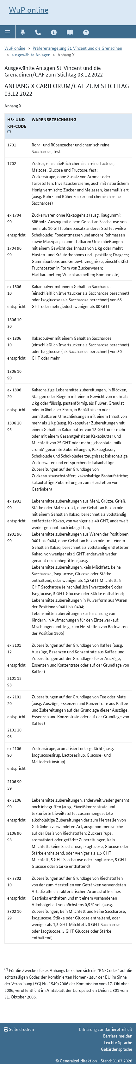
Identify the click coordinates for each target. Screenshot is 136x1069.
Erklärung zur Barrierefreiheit (105, 1029)
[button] (7, 31)
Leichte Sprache (118, 1042)
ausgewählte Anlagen (31, 54)
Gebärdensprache (116, 1049)
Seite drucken (21, 1029)
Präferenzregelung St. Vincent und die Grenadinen (77, 48)
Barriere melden (117, 1035)
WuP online (28, 9)
